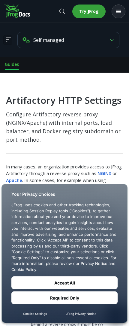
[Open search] (62, 11)
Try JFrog (89, 11)
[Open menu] (118, 11)
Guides (12, 64)
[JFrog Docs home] (18, 11)
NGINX (104, 173)
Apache (14, 180)
